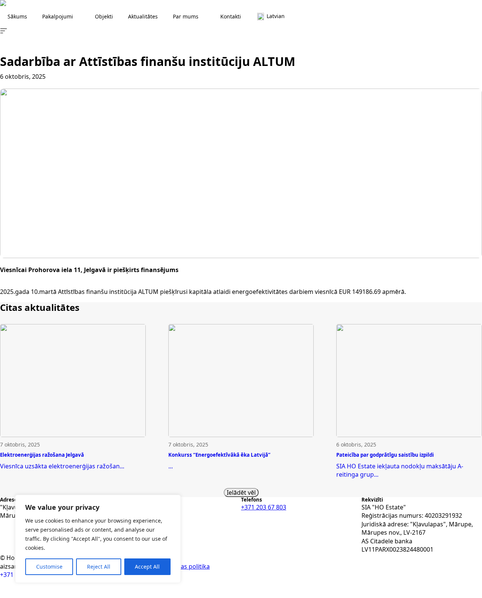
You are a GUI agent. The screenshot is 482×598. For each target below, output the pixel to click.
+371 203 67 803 (263, 507)
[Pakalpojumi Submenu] (80, 16)
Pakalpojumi (57, 16)
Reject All (98, 566)
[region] (98, 539)
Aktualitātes (143, 16)
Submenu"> (292, 16)
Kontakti (230, 16)
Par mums (185, 16)
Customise (49, 566)
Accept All (147, 566)
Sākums (17, 16)
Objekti (104, 16)
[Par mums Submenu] (205, 16)
